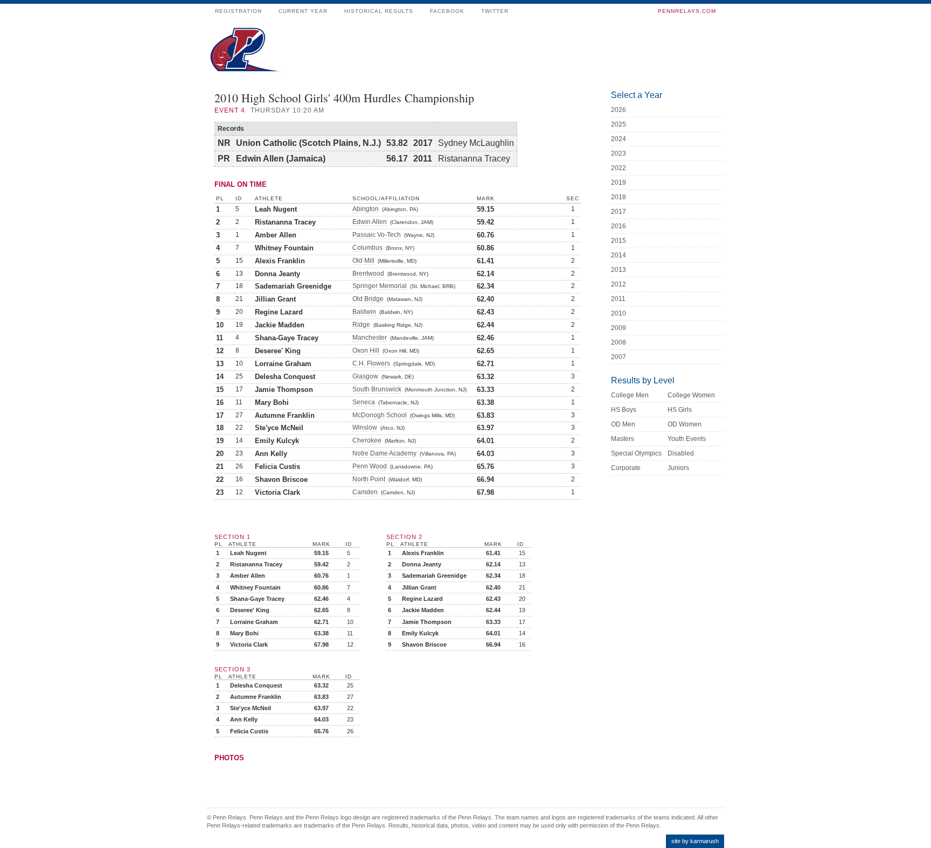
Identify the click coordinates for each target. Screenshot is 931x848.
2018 (618, 197)
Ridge (361, 324)
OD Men (623, 424)
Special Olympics (636, 453)
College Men (630, 395)
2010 (618, 313)
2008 (618, 342)
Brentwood (368, 273)
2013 (618, 270)
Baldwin (364, 312)
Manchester (369, 337)
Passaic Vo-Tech (376, 235)
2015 (618, 240)
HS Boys (623, 410)
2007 (618, 357)
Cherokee (366, 440)
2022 (618, 168)
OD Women (684, 424)
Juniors (678, 468)
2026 (618, 110)
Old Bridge (368, 299)
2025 (618, 124)
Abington (365, 209)
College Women (691, 395)
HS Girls (680, 410)
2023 (618, 153)
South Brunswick (376, 389)
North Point (368, 479)
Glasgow (365, 376)
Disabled (681, 453)
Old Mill (363, 260)
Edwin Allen (369, 222)
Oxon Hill (365, 350)
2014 (618, 255)
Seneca (363, 402)
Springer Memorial (379, 286)
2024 (618, 139)
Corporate (626, 468)
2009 (618, 328)
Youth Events (687, 439)
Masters (622, 439)
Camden (365, 492)
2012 (618, 284)
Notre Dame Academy (384, 453)
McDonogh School (379, 415)
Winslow (364, 427)
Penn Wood (369, 466)
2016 (618, 226)
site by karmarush (695, 841)
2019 (618, 182)
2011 (618, 299)
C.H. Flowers (371, 363)
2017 (618, 211)
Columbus (367, 247)
